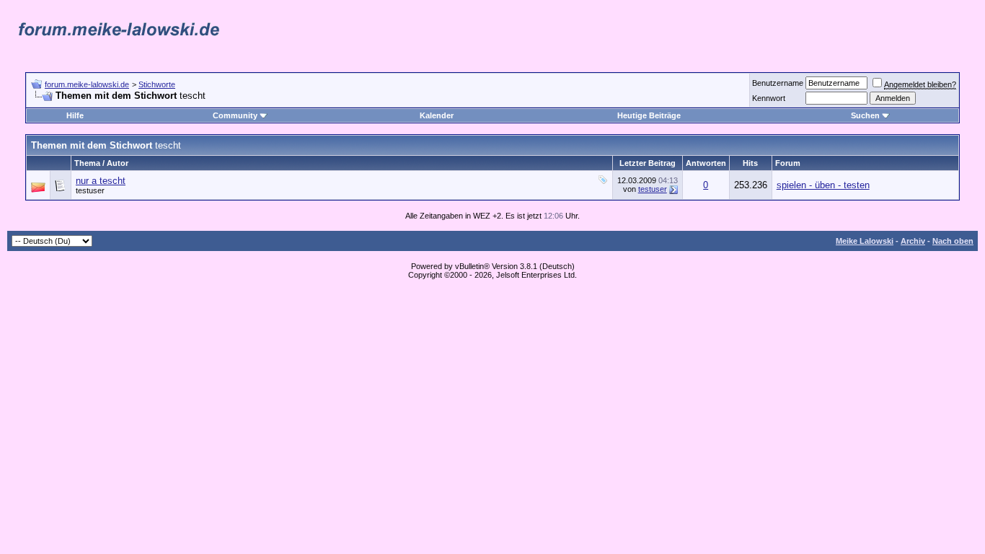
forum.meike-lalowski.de (87, 84)
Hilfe (75, 115)
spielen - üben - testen (823, 185)
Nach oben (952, 241)
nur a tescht (100, 180)
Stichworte (156, 84)
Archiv (913, 241)
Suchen (865, 115)
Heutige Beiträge (649, 115)
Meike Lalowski (864, 241)
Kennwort (768, 98)
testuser (90, 190)
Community (235, 115)
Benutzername (777, 83)
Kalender (437, 115)
